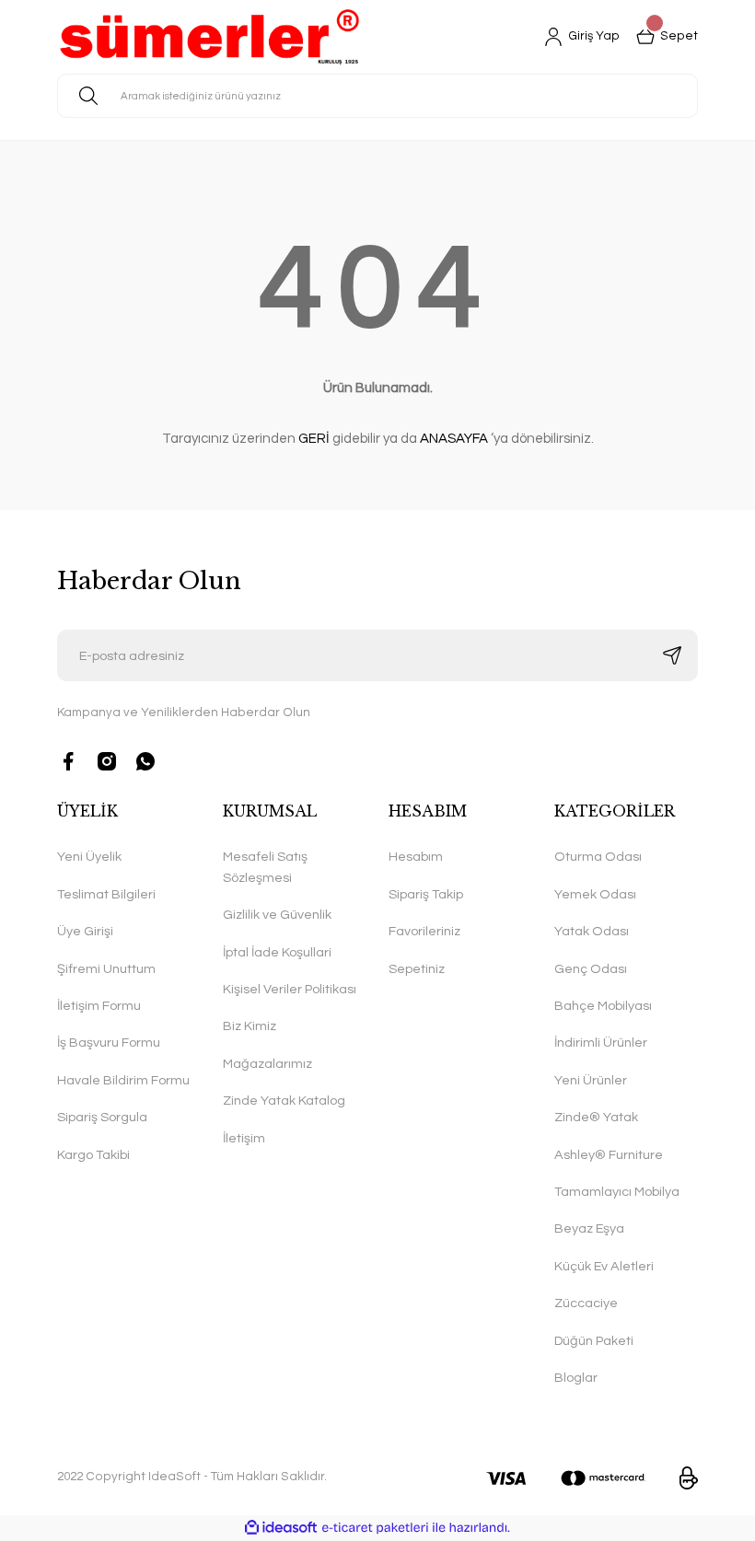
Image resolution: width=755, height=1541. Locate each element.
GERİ (314, 439)
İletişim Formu (99, 1006)
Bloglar (576, 1378)
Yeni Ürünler (590, 1080)
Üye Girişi (85, 931)
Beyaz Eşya (589, 1228)
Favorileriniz (424, 931)
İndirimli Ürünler (600, 1042)
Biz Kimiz (249, 1026)
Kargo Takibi (93, 1155)
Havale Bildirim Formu (123, 1080)
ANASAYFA (454, 439)
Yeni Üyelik (89, 856)
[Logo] (209, 36)
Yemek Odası (595, 894)
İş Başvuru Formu (108, 1042)
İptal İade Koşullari (277, 952)
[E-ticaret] (375, 1527)
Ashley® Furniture (608, 1155)
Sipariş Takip (426, 894)
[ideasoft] (281, 1528)
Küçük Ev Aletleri (604, 1266)
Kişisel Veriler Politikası (289, 989)
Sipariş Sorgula (102, 1117)
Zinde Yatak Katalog (284, 1100)
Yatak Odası (591, 931)
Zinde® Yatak (596, 1117)
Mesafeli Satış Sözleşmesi (265, 867)
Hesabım (416, 856)
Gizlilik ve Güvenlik (277, 914)
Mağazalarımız (267, 1064)
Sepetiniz (417, 969)
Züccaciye (586, 1303)
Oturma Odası (598, 856)
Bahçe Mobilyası (603, 1006)
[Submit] (672, 655)
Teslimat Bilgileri (106, 894)
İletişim (244, 1138)
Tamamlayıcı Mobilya (617, 1192)
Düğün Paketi (593, 1341)
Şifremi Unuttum (106, 969)
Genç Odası (590, 969)
